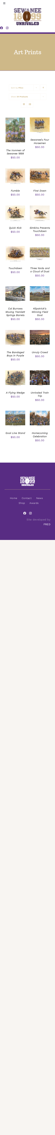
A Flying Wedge (15, 392)
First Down (39, 190)
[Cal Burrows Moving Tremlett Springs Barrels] (15, 287)
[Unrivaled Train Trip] (39, 371)
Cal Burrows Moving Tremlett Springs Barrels (15, 312)
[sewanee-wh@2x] (27, 477)
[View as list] (30, 104)
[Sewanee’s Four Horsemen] (39, 118)
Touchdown (15, 268)
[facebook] (24, 513)
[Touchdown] (15, 247)
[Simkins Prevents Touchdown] (39, 207)
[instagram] (30, 513)
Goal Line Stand (15, 433)
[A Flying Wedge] (15, 371)
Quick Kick (15, 227)
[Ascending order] (43, 88)
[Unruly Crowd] (39, 331)
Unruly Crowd (40, 352)
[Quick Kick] (15, 207)
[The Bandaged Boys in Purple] (15, 331)
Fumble (15, 190)
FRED (47, 524)
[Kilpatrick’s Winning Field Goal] (39, 287)
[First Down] (39, 169)
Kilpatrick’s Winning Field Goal (40, 312)
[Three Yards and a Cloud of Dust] (39, 247)
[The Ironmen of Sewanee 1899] (15, 118)
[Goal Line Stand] (15, 412)
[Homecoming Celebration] (39, 412)
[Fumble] (15, 169)
